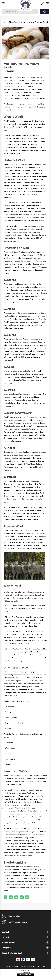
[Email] (11, 897)
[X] (22, 897)
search (44, 11)
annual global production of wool (21, 252)
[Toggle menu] (3, 3)
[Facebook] (5, 897)
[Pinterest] (27, 897)
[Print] (16, 897)
